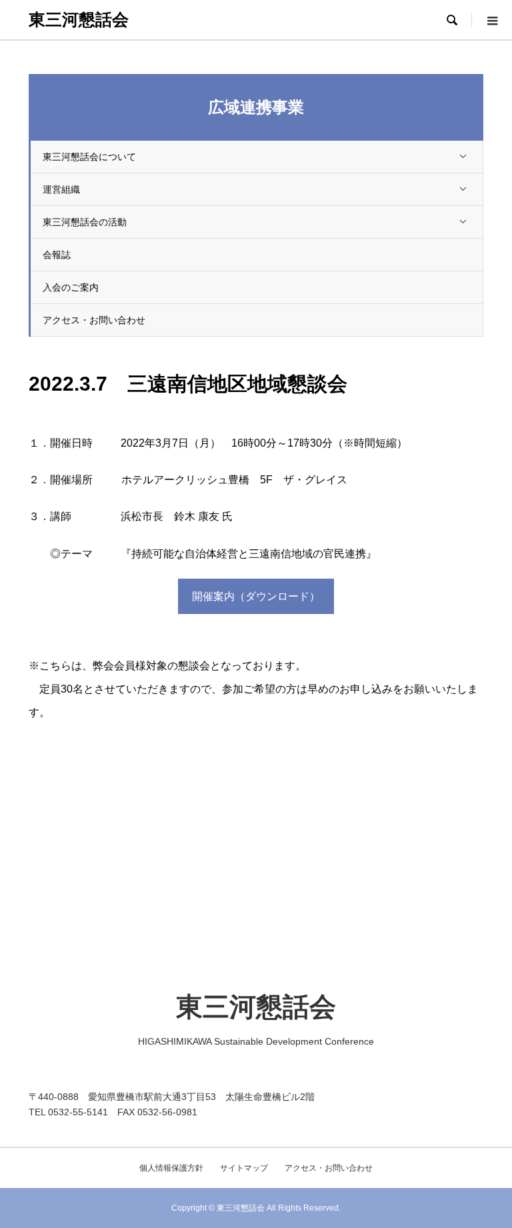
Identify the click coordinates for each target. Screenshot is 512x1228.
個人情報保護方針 (171, 1168)
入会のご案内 (71, 287)
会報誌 (57, 254)
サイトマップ (244, 1168)
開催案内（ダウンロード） (256, 596)
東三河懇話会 (79, 19)
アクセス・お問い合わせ (94, 320)
